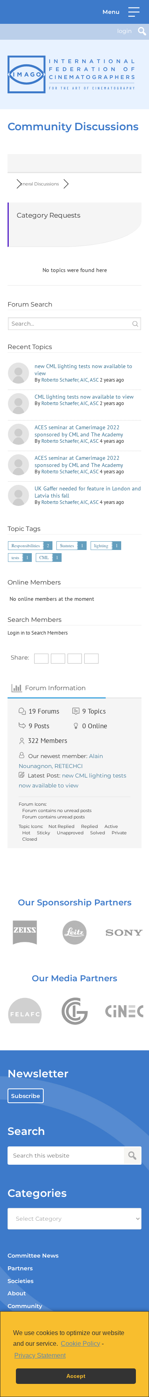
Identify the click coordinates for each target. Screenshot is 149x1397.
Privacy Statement (40, 1355)
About (17, 1293)
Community (25, 1306)
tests (15, 557)
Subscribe (25, 1096)
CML (44, 557)
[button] (121, 12)
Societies (20, 1281)
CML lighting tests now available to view (84, 396)
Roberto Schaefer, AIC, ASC (70, 379)
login (124, 31)
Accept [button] (75, 1376)
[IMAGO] (71, 74)
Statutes (67, 545)
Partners (20, 1268)
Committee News (33, 1255)
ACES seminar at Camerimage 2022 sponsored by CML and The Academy (79, 431)
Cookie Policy (80, 1343)
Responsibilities (26, 545)
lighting (101, 545)
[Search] (142, 31)
